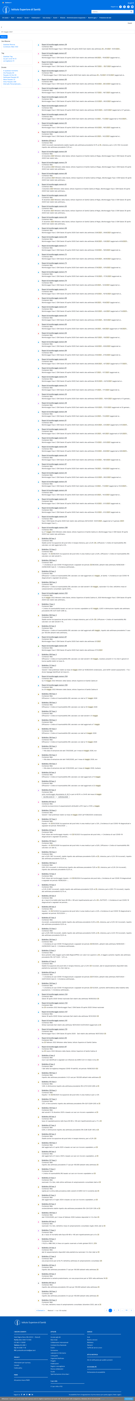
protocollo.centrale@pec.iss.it (26, 1350)
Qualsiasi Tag (7, 56)
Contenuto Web (10, 47)
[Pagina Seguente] (131, 1310)
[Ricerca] (131, 11)
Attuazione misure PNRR (22, 1380)
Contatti (16, 1365)
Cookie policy (18, 1368)
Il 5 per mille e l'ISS (56, 1386)
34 (127, 1310)
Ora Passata (8, 73)
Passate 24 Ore (9, 75)
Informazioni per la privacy (22, 1362)
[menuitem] (5, 18)
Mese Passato (9, 79)
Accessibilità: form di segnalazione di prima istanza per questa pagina (90, 1394)
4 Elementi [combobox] (40, 1310)
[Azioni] (3, 2)
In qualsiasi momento (10, 71)
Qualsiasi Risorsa (9, 44)
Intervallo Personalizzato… (12, 84)
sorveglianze (8, 61)
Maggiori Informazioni (107, 1399)
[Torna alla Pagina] (1, 27)
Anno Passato (9, 82)
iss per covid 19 (9, 59)
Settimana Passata (11, 77)
